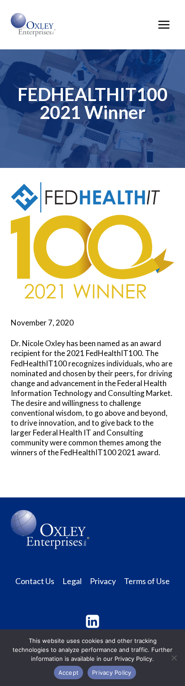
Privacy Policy (112, 672)
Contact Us (34, 581)
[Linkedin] (92, 621)
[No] (173, 657)
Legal (72, 581)
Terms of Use (147, 581)
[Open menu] (163, 24)
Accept (68, 672)
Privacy (103, 581)
